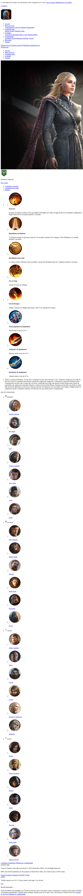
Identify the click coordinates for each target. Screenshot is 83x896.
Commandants (9, 27)
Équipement (30, 27)
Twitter (31, 38)
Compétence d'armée (11, 186)
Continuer (4, 6)
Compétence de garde (12, 188)
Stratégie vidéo (19, 31)
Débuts (7, 31)
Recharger (8, 40)
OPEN (3, 877)
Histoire (7, 190)
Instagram (19, 38)
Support (7, 42)
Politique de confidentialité (24, 863)
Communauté (9, 36)
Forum (14, 38)
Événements (15, 35)
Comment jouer (10, 29)
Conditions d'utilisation (8, 863)
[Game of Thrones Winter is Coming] (6, 19)
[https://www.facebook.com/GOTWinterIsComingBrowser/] (20, 45)
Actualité (8, 33)
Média (35, 35)
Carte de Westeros (20, 27)
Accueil (7, 24)
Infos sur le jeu (9, 26)
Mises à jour (23, 35)
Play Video (4, 183)
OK (2, 884)
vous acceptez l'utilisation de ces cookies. (59, 2)
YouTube (26, 38)
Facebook (8, 38)
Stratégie (30, 35)
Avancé (12, 31)
